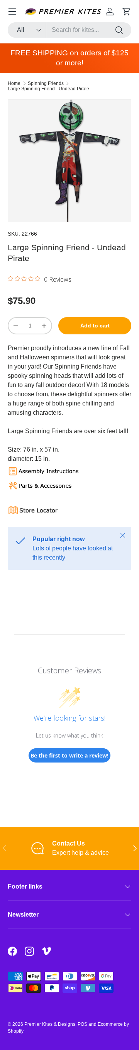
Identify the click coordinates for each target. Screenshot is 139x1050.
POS (82, 1024)
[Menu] (12, 11)
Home (14, 83)
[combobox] (69, 30)
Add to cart (95, 325)
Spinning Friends (46, 83)
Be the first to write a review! (69, 755)
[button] (126, 11)
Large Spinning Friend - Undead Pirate (48, 88)
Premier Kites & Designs (49, 1024)
